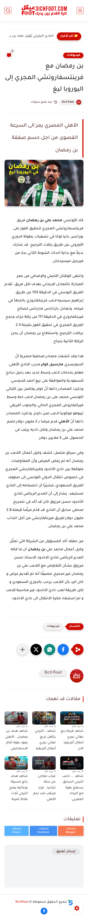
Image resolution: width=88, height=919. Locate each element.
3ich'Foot (68, 102)
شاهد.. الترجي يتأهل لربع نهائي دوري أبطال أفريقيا (45, 740)
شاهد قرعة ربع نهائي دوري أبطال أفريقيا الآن (72, 740)
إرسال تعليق (65, 851)
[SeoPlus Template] (70, 902)
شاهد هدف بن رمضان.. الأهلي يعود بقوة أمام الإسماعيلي (16, 740)
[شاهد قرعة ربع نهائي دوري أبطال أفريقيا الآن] (71, 718)
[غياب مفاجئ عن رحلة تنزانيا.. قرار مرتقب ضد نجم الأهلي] (44, 762)
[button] (63, 649)
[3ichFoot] (44, 10)
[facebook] (44, 911)
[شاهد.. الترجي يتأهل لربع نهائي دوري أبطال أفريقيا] (44, 718)
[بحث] (8, 10)
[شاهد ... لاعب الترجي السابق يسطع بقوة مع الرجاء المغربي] (71, 762)
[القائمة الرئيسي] (80, 10)
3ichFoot (22, 902)
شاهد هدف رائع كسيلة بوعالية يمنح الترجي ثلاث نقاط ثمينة (18, 788)
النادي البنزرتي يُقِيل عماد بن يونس (30, 36)
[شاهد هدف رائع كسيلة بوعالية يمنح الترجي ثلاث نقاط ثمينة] (16, 762)
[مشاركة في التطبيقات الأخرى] (22, 649)
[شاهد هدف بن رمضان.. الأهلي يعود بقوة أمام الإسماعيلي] (16, 718)
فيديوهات (73, 55)
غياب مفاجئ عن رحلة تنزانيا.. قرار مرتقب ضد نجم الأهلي (44, 788)
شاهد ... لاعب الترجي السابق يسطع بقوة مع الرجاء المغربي (72, 788)
